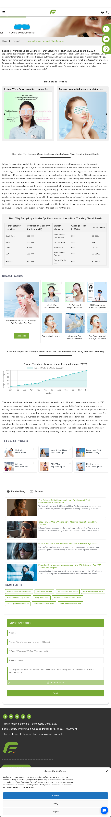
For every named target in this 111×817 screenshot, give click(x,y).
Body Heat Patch (42, 597)
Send (55, 693)
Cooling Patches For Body (17, 604)
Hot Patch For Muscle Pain (70, 604)
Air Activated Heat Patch (68, 591)
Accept (55, 795)
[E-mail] (106, 39)
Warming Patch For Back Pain (19, 591)
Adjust (55, 811)
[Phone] (106, 29)
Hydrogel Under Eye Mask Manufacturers (45, 41)
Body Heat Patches (44, 591)
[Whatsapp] (106, 49)
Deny (55, 803)
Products (17, 41)
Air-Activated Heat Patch (93, 591)
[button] (106, 771)
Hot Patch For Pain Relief (44, 604)
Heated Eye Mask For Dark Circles (67, 597)
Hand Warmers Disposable (18, 597)
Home (5, 41)
